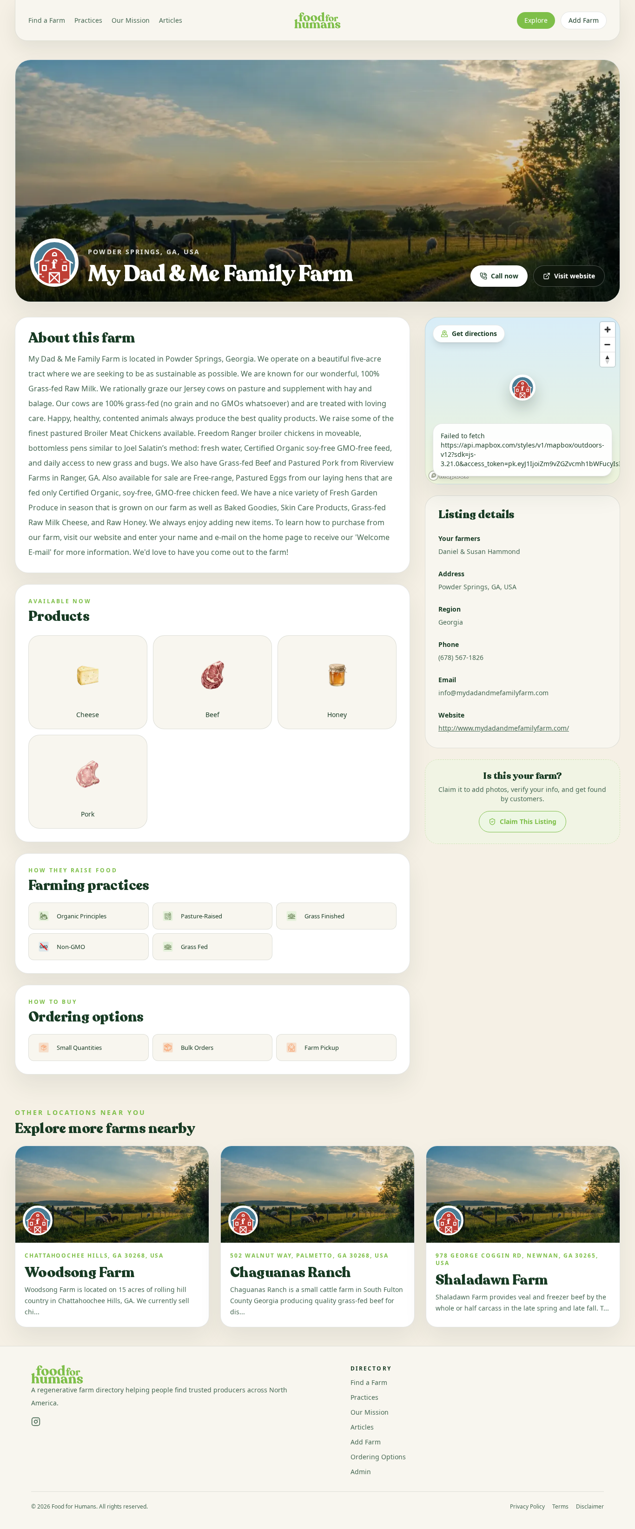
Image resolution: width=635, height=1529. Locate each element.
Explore (536, 20)
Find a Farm (46, 20)
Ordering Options (378, 1456)
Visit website (574, 275)
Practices (88, 20)
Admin (361, 1471)
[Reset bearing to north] (607, 359)
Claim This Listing (528, 821)
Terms (560, 1506)
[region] (522, 400)
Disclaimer (590, 1506)
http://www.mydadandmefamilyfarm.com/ (503, 728)
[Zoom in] (607, 329)
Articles (170, 20)
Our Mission (131, 20)
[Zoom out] (607, 344)
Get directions (474, 333)
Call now (504, 275)
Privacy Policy (527, 1506)
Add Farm (584, 20)
